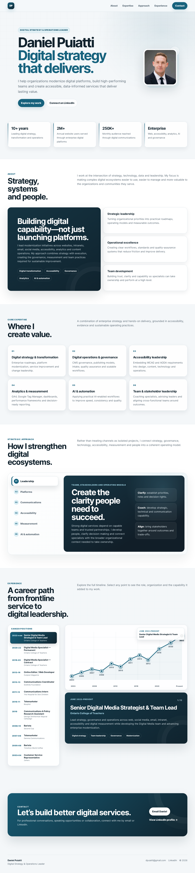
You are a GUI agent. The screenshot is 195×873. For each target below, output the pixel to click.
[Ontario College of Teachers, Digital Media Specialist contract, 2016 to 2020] (159, 648)
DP (10, 5)
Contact (179, 5)
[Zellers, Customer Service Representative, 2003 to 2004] (71, 676)
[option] (33, 637)
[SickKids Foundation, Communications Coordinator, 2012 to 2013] (139, 655)
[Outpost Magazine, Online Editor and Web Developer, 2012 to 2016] (148, 659)
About (114, 5)
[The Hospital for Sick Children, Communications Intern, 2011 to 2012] (130, 659)
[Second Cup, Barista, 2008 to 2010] (101, 671)
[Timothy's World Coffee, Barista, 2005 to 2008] (81, 672)
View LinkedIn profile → (163, 819)
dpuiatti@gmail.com (156, 860)
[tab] (34, 481)
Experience (160, 5)
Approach (144, 5)
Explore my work (31, 102)
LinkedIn (172, 860)
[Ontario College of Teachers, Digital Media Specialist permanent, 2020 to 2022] (170, 642)
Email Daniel (159, 811)
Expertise (127, 5)
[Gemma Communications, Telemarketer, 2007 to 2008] (91, 669)
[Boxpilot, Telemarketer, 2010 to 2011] (120, 666)
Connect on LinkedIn (62, 102)
